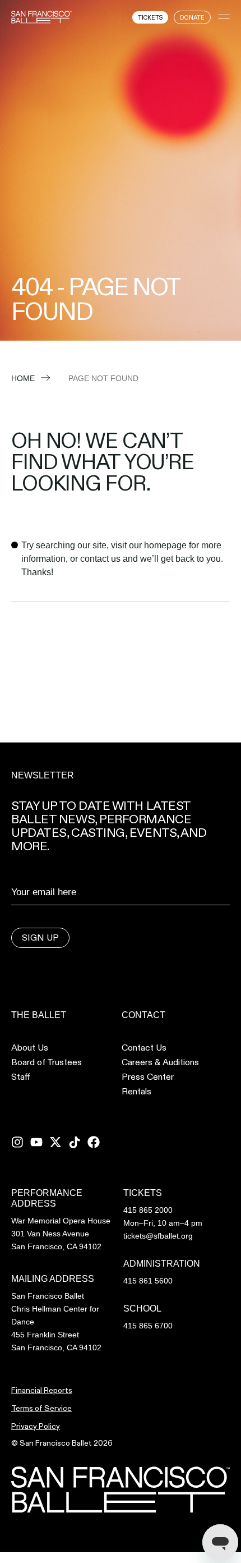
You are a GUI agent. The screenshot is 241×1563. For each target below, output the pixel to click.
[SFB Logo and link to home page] (41, 17)
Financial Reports (41, 1390)
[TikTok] (74, 1142)
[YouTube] (36, 1142)
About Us (29, 1048)
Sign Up (40, 937)
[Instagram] (17, 1142)
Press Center (148, 1077)
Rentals (136, 1092)
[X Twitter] (55, 1142)
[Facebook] (93, 1142)
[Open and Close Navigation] (224, 16)
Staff (20, 1077)
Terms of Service (41, 1408)
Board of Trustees (46, 1062)
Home (23, 378)
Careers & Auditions (160, 1062)
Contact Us (144, 1048)
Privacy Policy (35, 1426)
